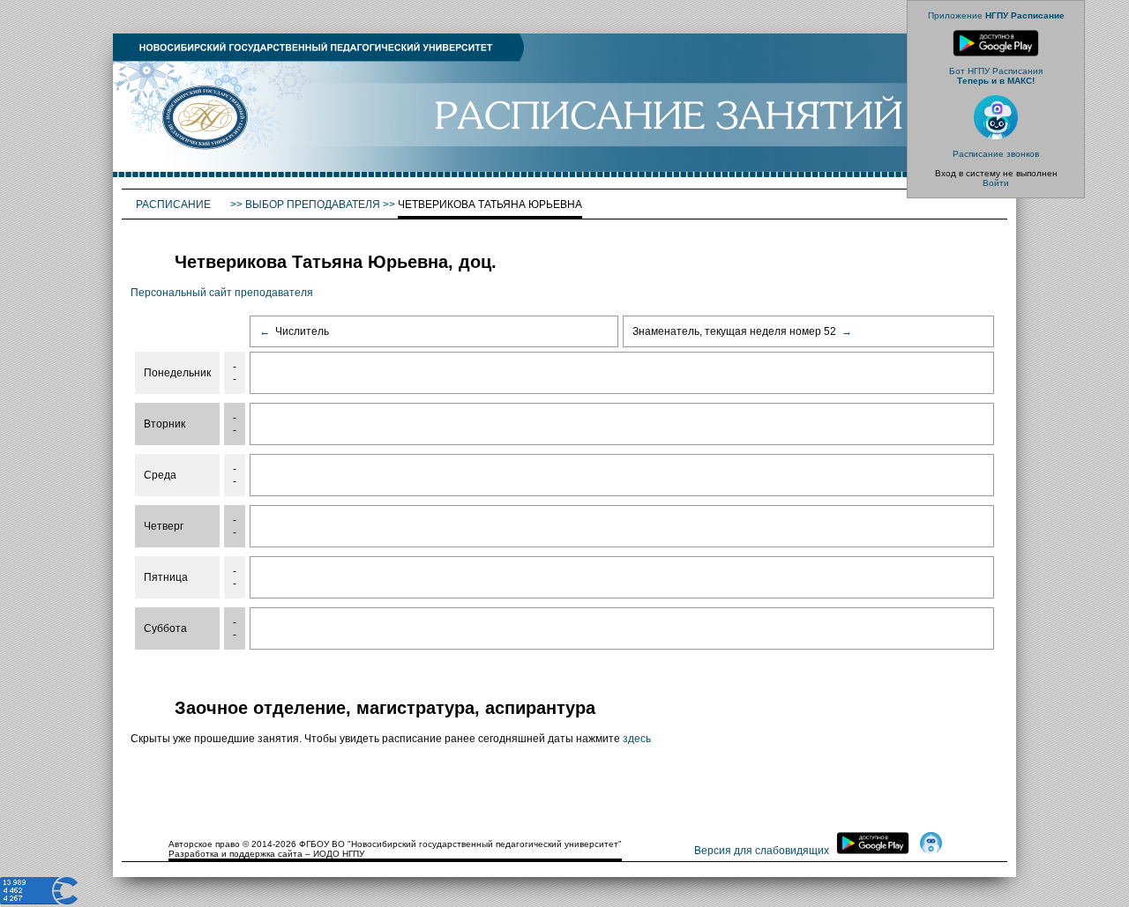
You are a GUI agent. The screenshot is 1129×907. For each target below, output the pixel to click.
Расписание (174, 204)
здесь (637, 738)
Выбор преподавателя (312, 204)
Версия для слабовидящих (761, 850)
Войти (996, 183)
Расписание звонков (996, 154)
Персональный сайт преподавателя (222, 292)
